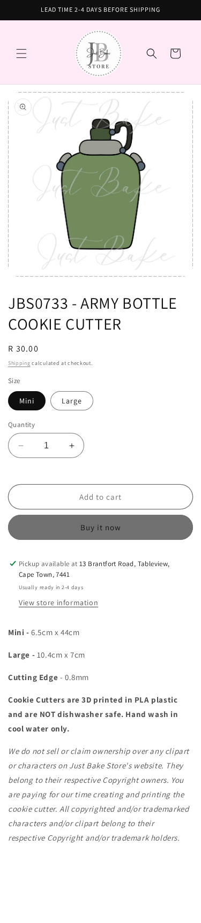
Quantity (21, 424)
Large (72, 401)
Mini (26, 401)
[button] (21, 53)
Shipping (19, 363)
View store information (58, 602)
